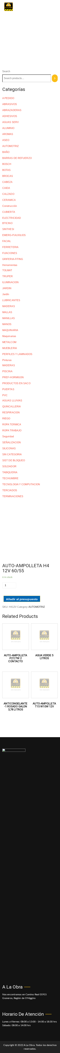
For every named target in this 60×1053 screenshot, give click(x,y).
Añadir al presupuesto (22, 599)
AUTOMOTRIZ (36, 607)
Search (6, 71)
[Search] (55, 78)
